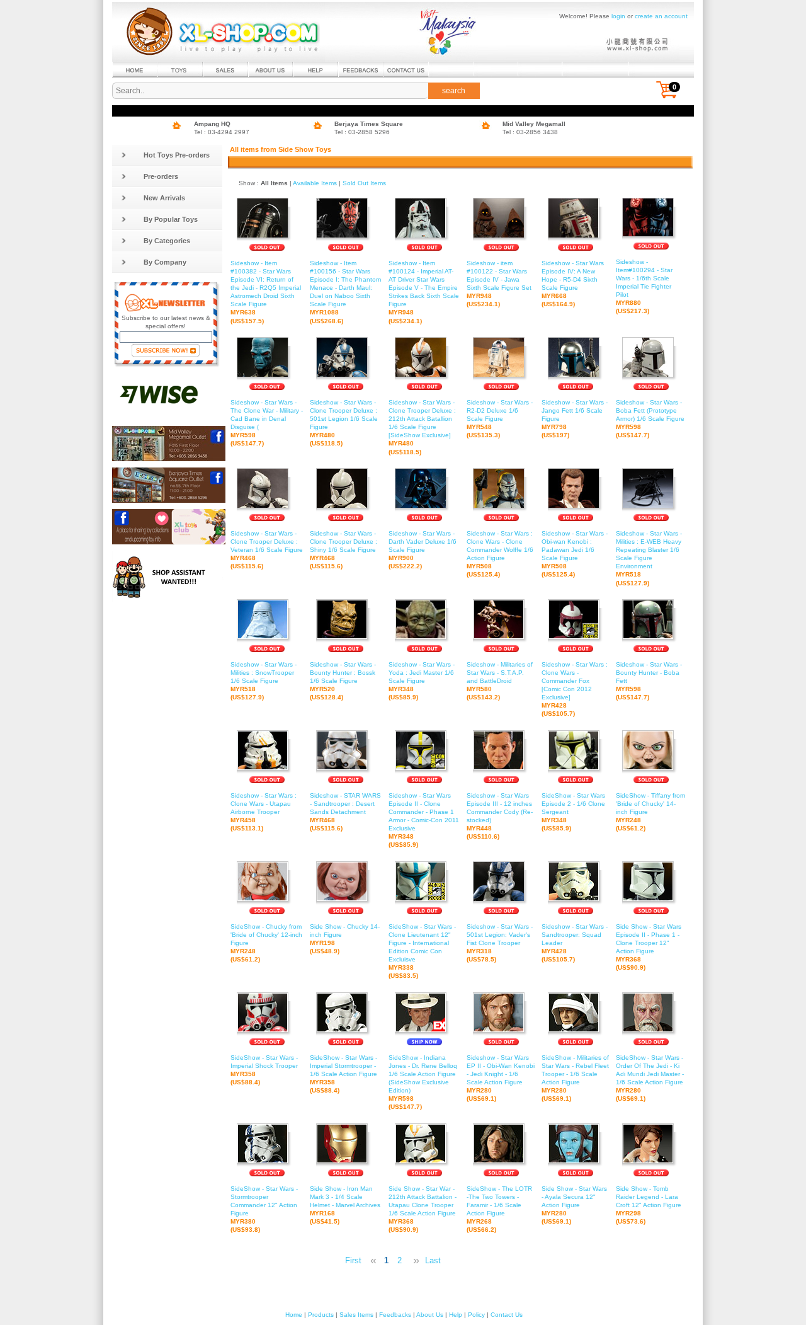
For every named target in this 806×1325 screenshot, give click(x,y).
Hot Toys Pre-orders (177, 155)
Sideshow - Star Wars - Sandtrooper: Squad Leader (575, 943)
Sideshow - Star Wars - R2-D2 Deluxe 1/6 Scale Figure (500, 419)
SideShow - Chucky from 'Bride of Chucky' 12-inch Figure (266, 943)
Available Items (315, 183)
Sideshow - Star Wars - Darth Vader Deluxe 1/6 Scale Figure (423, 550)
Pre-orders (161, 176)
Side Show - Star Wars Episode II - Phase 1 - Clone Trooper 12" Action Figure (648, 947)
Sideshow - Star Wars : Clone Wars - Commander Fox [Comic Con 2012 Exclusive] (575, 689)
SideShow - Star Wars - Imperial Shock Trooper (264, 1070)
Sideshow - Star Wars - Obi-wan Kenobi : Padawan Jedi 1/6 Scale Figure (575, 554)
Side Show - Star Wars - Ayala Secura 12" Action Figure (574, 1205)
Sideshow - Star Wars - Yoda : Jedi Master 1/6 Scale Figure (422, 681)
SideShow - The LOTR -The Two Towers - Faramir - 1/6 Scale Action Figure (499, 1209)
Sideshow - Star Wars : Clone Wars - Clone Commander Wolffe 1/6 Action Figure (500, 554)
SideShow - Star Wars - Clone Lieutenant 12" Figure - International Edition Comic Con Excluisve (422, 951)
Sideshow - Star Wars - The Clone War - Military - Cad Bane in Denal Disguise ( (266, 423)
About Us (429, 1314)
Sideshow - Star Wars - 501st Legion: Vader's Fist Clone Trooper (500, 943)
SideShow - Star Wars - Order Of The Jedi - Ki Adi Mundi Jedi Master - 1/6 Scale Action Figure (650, 1078)
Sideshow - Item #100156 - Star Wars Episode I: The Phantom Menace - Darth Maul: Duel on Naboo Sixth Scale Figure (345, 292)
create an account (661, 16)
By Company (165, 262)
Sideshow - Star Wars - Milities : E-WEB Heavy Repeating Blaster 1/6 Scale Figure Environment (649, 558)
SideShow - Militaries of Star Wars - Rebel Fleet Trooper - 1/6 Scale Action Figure (575, 1078)
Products (321, 1314)
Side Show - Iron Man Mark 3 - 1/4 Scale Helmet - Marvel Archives (345, 1205)
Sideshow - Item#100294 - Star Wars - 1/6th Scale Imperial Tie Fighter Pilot (644, 286)
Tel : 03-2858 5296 (362, 132)
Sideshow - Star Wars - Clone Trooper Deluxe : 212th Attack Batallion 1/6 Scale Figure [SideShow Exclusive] (422, 427)
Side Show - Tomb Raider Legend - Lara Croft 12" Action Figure (648, 1205)
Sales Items (356, 1314)
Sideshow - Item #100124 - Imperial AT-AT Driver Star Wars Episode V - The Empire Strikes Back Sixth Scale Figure (424, 292)
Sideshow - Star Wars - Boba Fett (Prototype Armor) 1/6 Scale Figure (650, 419)
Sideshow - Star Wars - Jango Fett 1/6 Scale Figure (575, 419)
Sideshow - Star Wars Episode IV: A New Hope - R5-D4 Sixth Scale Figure (573, 284)
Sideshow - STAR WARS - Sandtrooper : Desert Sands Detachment (345, 812)
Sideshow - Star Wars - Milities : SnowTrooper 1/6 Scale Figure (263, 681)
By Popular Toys (171, 219)
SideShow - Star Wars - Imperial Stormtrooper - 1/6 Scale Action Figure (343, 1074)
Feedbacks (395, 1314)
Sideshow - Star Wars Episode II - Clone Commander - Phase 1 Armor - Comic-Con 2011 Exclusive (424, 820)
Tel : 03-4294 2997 (221, 132)
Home (293, 1314)
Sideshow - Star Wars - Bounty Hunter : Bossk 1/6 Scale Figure (343, 681)
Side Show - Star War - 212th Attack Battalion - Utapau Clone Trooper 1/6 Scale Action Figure (423, 1209)
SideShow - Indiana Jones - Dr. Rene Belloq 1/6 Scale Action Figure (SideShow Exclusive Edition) (423, 1082)
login (618, 16)
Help (455, 1314)
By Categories (167, 240)
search (453, 90)
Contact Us (507, 1314)
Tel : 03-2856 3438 (530, 132)
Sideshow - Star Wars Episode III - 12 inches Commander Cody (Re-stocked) (500, 816)
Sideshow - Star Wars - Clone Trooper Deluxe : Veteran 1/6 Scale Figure (266, 550)
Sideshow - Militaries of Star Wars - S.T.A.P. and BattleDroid (500, 681)
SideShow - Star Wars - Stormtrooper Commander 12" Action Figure (264, 1209)
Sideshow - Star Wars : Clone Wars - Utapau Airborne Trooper (263, 812)
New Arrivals (164, 198)
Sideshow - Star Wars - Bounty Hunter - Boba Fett (649, 681)
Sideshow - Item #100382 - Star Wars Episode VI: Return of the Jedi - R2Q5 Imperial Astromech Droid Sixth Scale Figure (265, 292)
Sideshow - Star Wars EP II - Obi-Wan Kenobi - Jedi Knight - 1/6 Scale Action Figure (501, 1078)
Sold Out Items (364, 183)
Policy (476, 1314)
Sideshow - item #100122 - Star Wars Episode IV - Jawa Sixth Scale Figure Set (499, 284)
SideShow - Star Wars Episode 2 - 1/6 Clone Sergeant (573, 812)
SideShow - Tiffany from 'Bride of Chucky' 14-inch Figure (650, 812)
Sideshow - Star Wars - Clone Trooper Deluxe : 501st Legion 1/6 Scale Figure (344, 423)
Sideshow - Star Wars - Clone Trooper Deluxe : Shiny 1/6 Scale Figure (343, 550)
